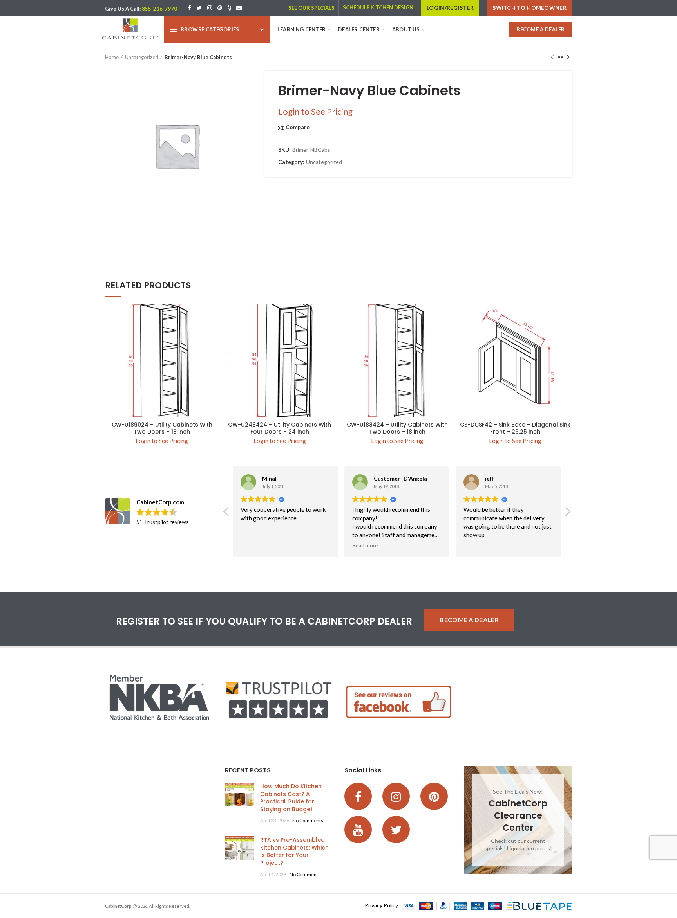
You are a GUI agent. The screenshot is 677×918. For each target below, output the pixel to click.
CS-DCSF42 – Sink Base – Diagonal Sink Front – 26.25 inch (515, 428)
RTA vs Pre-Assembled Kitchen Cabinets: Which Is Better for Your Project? (294, 851)
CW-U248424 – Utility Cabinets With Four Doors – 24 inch (279, 428)
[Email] (239, 8)
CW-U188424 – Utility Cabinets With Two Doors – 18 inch (397, 428)
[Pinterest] (220, 8)
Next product (568, 57)
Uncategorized (141, 57)
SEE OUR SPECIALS (311, 8)
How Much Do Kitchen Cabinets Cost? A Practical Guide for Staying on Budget (291, 797)
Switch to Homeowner (529, 7)
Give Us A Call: (123, 8)
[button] (567, 514)
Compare (298, 127)
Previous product (552, 57)
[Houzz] (229, 8)
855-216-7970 (159, 8)
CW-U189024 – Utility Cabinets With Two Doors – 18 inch (162, 428)
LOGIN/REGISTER (450, 7)
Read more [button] (365, 545)
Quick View (213, 316)
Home (112, 57)
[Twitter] (199, 8)
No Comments (307, 820)
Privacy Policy (381, 905)
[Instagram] (210, 8)
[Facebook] (189, 8)
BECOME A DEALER (540, 29)
